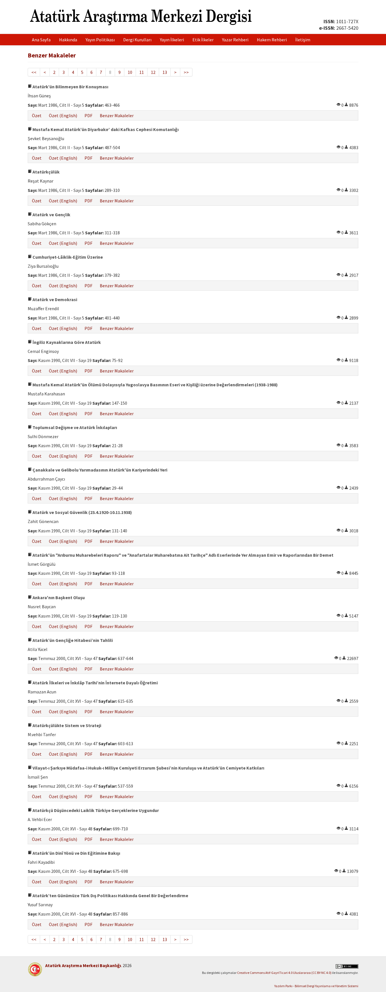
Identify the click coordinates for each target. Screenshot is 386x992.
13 (164, 72)
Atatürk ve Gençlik (51, 214)
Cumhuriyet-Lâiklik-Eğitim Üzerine (67, 257)
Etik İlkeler (203, 39)
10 (130, 72)
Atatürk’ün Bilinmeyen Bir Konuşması (70, 86)
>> (186, 72)
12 (153, 72)
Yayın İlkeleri (172, 39)
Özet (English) (63, 115)
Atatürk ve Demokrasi (54, 299)
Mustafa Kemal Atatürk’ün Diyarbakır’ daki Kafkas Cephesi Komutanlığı (105, 129)
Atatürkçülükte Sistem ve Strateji (66, 725)
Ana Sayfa (41, 39)
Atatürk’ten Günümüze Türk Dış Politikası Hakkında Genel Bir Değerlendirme (110, 895)
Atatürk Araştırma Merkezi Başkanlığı (83, 965)
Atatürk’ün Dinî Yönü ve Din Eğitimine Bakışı (76, 853)
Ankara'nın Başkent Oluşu (58, 597)
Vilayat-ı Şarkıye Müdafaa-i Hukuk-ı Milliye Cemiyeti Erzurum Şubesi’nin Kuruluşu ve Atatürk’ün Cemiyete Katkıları (148, 768)
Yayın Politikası (100, 39)
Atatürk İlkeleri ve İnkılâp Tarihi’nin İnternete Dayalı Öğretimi (95, 682)
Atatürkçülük (46, 172)
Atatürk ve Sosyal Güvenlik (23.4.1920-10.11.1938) (82, 512)
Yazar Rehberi (235, 39)
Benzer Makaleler (117, 115)
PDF (88, 115)
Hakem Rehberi (272, 39)
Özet (37, 115)
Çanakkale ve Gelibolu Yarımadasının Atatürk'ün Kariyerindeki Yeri (99, 470)
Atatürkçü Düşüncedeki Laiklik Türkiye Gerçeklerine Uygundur (95, 810)
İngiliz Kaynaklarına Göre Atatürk (66, 342)
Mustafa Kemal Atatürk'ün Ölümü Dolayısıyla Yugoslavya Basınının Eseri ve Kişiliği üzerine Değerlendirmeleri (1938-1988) (155, 384)
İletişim (302, 39)
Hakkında (68, 39)
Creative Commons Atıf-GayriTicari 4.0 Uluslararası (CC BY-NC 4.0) (284, 972)
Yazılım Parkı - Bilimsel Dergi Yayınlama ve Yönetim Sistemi (316, 986)
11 (141, 72)
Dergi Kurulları (137, 39)
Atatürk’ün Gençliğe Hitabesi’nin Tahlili (72, 640)
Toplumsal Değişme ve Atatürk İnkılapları (74, 427)
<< (33, 72)
